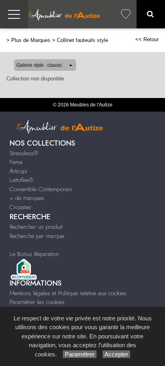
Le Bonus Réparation (34, 254)
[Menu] (14, 14)
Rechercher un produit (36, 226)
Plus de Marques (30, 40)
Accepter (116, 354)
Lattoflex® (21, 180)
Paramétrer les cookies (37, 302)
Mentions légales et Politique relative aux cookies (68, 293)
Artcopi (18, 171)
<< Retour (147, 39)
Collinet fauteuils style (82, 40)
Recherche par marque (37, 236)
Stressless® (24, 153)
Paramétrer (79, 354)
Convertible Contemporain (41, 189)
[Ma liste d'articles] (126, 14)
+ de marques (27, 198)
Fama (16, 162)
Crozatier (21, 207)
